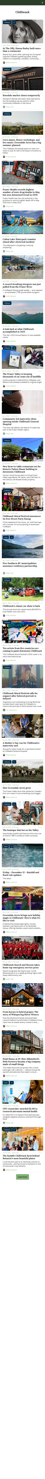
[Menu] (42, 3)
